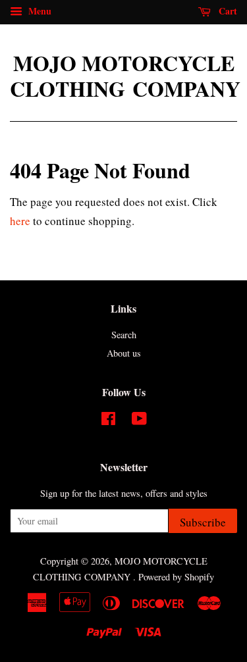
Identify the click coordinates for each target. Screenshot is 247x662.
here (20, 220)
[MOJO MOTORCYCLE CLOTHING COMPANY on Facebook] (108, 421)
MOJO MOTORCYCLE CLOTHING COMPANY (123, 76)
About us (124, 353)
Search (123, 334)
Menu (38, 11)
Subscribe (203, 522)
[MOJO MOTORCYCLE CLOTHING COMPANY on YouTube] (139, 421)
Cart (226, 11)
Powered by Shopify (176, 577)
